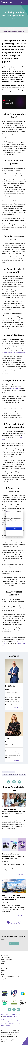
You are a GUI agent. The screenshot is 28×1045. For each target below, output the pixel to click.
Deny (14, 533)
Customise (13, 531)
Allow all (14, 528)
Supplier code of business (13, 1018)
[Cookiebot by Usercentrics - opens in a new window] (17, 511)
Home (4, 28)
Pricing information (7, 1016)
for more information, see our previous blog (14, 353)
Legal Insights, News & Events (15, 28)
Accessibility (11, 1024)
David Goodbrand (18, 642)
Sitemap (8, 1026)
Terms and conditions (15, 1014)
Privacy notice (4, 1014)
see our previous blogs (15, 389)
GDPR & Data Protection (8, 772)
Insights (13, 30)
